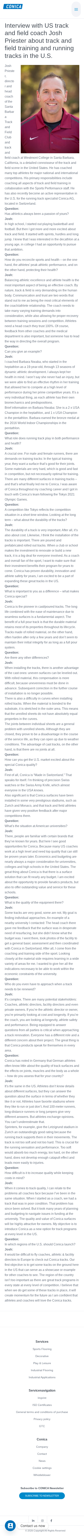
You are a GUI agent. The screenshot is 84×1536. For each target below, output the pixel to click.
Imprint (42, 1397)
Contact (42, 1453)
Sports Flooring (42, 1349)
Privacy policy (42, 1419)
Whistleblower (42, 1475)
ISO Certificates (42, 1404)
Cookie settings (42, 1467)
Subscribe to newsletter (42, 1495)
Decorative (42, 1356)
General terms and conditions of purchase (42, 1412)
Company (42, 1446)
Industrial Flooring (42, 1370)
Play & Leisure (42, 1363)
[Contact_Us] (10, 1525)
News (42, 1460)
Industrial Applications (42, 1377)
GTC (42, 1426)
